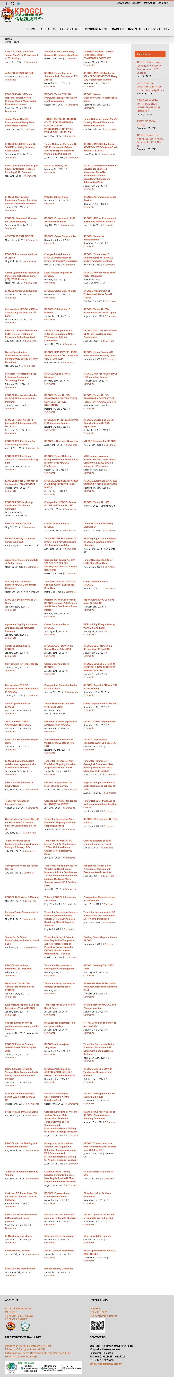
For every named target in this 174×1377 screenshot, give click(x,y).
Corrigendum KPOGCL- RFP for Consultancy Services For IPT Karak (21, 312)
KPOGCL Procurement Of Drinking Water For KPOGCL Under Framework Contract (98, 257)
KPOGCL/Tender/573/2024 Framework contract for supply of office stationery (60, 97)
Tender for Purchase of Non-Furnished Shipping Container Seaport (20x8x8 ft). (60, 822)
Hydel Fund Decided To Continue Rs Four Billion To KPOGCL (19, 986)
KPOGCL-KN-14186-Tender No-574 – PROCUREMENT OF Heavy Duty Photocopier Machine (100, 76)
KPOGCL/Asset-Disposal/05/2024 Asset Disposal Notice (100, 97)
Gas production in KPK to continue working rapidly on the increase (22, 1026)
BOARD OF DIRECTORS (18, 1308)
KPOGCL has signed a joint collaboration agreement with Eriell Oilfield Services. (20, 764)
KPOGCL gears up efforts (18, 1236)
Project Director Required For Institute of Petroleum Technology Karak (20, 377)
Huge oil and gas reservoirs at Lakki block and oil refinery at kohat (99, 785)
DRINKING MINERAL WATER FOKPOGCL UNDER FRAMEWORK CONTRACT (98, 55)
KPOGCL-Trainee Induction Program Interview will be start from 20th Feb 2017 (99, 1146)
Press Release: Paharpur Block (21, 1112)
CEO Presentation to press (97, 1236)
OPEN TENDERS (99, 1312)
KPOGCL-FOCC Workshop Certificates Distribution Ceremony (19, 505)
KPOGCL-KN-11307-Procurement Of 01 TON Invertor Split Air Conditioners (100, 333)
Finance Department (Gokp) (21, 1356)
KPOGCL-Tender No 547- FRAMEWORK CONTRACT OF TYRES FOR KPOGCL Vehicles (99, 398)
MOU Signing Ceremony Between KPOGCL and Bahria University (20, 584)
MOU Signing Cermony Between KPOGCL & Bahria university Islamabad (100, 541)
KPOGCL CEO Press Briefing (20, 1268)
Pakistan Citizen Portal (56, 197)
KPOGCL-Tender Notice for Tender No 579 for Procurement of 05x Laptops (21, 55)
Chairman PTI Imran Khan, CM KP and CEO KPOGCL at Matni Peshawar (21, 1196)
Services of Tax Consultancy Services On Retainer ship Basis (150, 87)
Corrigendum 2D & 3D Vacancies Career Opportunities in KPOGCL (21, 688)
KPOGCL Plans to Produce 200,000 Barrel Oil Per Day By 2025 (20, 1047)
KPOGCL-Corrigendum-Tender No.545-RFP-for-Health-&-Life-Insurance (21, 398)
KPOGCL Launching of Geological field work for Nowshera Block (57, 1096)
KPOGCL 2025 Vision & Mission (22, 897)
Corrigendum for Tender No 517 (21, 664)
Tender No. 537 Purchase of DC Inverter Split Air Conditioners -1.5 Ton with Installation (60, 541)
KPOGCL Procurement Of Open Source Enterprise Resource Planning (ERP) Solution (21, 169)
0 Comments (30, 62)
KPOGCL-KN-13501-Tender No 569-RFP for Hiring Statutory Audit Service (20, 147)
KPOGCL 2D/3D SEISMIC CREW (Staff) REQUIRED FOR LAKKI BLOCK (61, 484)
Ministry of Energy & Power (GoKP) (25, 1349)
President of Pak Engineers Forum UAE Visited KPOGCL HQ (20, 1096)
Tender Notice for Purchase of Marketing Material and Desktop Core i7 (100, 804)
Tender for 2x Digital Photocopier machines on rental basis (22, 940)
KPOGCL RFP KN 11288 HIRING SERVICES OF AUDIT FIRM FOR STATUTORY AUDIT (61, 355)
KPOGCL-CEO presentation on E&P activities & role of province (21, 1217)
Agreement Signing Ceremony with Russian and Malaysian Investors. (21, 627)
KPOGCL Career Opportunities (60, 236)
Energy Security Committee (58, 1268)
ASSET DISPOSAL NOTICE (19, 73)
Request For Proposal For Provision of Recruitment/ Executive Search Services (97, 869)
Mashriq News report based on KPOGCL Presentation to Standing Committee (99, 1115)
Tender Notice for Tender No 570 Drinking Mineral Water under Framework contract (100, 122)
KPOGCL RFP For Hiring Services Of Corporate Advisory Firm (21, 459)
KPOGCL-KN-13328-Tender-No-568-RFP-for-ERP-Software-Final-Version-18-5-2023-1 (100, 147)
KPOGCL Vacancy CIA (55, 165)
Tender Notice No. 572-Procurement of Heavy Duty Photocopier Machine (19, 122)
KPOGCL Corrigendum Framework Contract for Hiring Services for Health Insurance (21, 200)
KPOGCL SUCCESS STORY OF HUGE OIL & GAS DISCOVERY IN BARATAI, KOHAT (99, 667)
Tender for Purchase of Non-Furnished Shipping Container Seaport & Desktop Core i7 (60, 764)
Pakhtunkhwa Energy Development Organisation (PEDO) (38, 1353)
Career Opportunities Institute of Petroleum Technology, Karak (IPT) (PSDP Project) (22, 276)
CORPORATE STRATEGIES (19, 1315)
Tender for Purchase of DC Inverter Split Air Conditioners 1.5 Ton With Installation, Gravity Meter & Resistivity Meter (60, 847)
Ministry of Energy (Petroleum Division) (28, 1345)
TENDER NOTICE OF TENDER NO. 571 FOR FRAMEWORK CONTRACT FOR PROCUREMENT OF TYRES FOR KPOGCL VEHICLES (60, 126)
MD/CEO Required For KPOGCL (100, 441)
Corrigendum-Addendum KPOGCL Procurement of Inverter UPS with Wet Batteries (60, 257)
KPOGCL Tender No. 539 (96, 502)
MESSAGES (11, 1312)
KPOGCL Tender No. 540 (18, 523)
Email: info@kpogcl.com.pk (106, 1363)
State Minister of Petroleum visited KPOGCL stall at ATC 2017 (59, 743)
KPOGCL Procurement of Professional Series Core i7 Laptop (97, 294)
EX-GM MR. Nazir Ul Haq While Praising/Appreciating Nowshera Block (100, 986)
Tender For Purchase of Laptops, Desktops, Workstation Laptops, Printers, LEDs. (22, 844)
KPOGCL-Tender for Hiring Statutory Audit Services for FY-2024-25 (60, 76)
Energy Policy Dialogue (17, 1250)
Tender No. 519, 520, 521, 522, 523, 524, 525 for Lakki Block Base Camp (59, 584)
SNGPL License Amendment (59, 1250)
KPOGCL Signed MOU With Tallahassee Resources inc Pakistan (97, 1072)
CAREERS (95, 1308)
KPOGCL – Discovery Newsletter (61, 441)
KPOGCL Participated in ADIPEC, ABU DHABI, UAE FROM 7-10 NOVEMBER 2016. (59, 1072)
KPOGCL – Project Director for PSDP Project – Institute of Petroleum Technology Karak (21, 333)
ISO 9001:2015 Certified (104, 1315)
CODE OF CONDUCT (16, 1319)
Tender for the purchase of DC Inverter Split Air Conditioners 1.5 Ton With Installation (99, 915)
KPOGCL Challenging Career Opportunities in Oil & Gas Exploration (98, 423)
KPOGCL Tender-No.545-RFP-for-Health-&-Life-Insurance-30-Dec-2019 (21, 423)
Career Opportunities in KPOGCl (100, 703)
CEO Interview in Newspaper (59, 1236)
